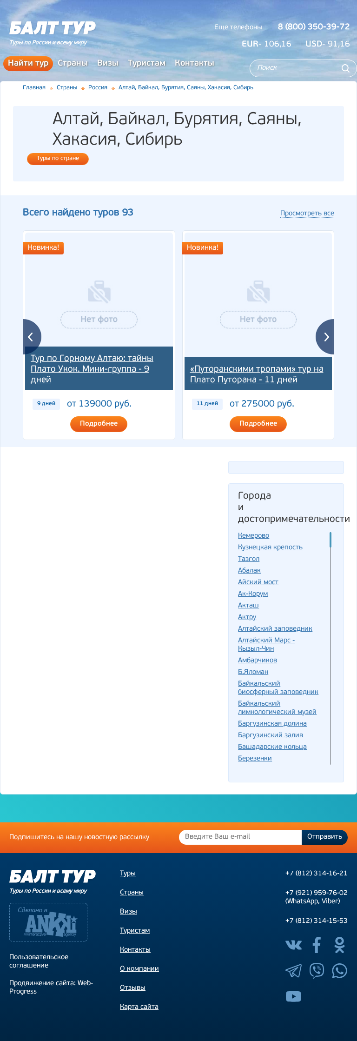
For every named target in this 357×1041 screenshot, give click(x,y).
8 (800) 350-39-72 (314, 27)
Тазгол (248, 559)
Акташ (248, 605)
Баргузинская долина (272, 724)
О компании (139, 969)
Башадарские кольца (272, 747)
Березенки (255, 758)
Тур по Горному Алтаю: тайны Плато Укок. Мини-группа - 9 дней (92, 369)
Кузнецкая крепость (270, 547)
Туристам (146, 64)
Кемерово (253, 536)
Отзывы (132, 988)
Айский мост (258, 582)
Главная (34, 88)
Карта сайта (139, 1007)
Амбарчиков (257, 660)
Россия (97, 88)
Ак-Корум (253, 594)
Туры (128, 873)
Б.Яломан (253, 672)
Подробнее (99, 423)
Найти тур (28, 64)
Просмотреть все (307, 213)
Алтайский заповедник (275, 629)
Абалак (249, 570)
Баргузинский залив (270, 735)
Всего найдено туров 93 (78, 213)
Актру (247, 617)
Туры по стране (58, 158)
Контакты (194, 64)
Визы (108, 64)
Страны (73, 64)
